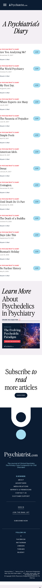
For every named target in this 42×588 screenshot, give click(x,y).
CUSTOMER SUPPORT (21, 496)
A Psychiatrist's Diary (9, 49)
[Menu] (4, 5)
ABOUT (21, 480)
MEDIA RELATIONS (21, 486)
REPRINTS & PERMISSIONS (21, 490)
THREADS (21, 549)
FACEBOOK (21, 539)
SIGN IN (21, 507)
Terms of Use (19, 571)
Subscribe (21, 395)
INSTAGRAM (21, 542)
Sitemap (32, 578)
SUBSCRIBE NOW (21, 521)
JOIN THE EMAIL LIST (21, 512)
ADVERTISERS (21, 483)
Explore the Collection (10, 320)
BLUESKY (21, 552)
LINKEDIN (21, 546)
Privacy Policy (9, 571)
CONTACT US (21, 493)
